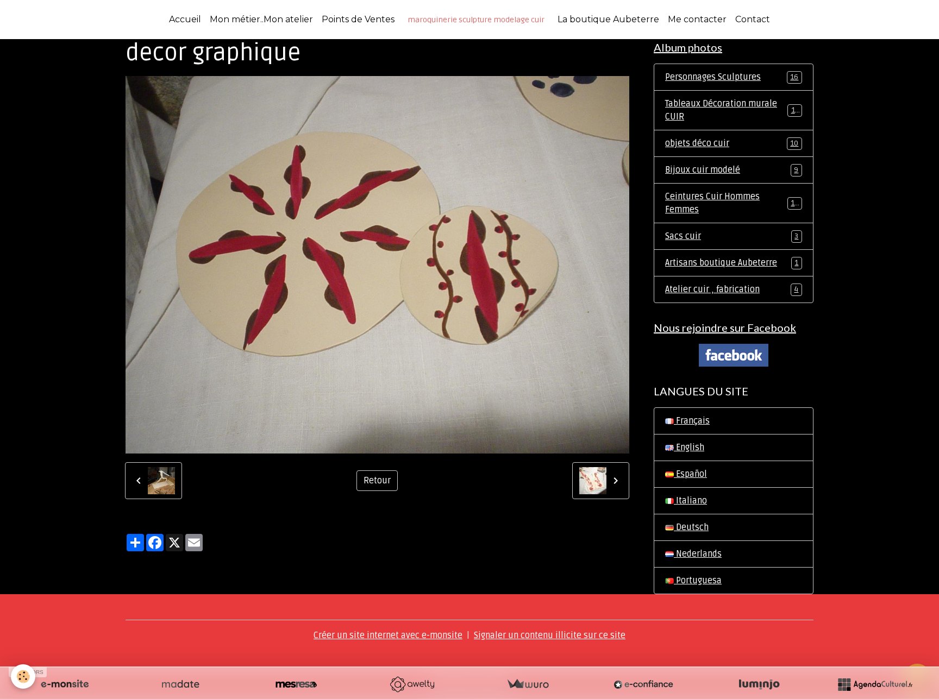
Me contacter (697, 19)
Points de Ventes (358, 19)
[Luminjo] (759, 684)
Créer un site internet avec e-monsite (388, 635)
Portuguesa (698, 580)
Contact (752, 19)
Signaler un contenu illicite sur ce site (549, 635)
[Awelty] (412, 684)
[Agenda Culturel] (875, 684)
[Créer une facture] (527, 684)
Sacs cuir (731, 236)
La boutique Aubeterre (608, 19)
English (689, 447)
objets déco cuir (731, 143)
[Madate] (180, 684)
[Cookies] (23, 676)
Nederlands (698, 554)
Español (690, 474)
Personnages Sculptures (731, 77)
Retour (377, 480)
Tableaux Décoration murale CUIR (732, 110)
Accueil (185, 19)
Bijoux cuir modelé (731, 170)
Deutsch (691, 527)
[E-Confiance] (643, 684)
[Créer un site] (64, 684)
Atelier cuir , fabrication (731, 289)
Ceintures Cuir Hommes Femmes (732, 203)
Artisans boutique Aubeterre (731, 262)
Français (692, 420)
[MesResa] (296, 684)
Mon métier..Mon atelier (261, 19)
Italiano (690, 500)
